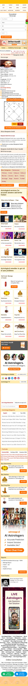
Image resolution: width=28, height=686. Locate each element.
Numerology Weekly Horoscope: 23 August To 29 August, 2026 (15, 432)
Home (3, 48)
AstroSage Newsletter (7, 402)
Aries (3, 5)
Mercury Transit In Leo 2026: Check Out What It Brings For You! (15, 435)
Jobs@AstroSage (7, 656)
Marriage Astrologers (18, 664)
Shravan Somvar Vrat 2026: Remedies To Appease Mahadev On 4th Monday (15, 422)
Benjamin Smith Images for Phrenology (11, 98)
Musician (4, 175)
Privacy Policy (4, 655)
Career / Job (6, 564)
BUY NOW (3, 212)
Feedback (18, 652)
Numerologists (10, 666)
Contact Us (10, 653)
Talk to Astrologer (8, 674)
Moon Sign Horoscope (16, 641)
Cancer (24, 5)
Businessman (15, 170)
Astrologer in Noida (10, 639)
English (5, 413)
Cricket (10, 173)
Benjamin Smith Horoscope (8, 90)
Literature (10, 175)
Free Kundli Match (22, 639)
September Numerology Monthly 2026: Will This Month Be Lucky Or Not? (15, 441)
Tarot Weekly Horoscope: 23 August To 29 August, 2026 (15, 438)
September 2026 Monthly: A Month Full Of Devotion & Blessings (15, 416)
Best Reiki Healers (17, 671)
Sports (16, 175)
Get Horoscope (6, 37)
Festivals (5, 449)
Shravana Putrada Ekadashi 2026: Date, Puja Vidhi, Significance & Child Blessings (15, 429)
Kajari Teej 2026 (5, 459)
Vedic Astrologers (13, 667)
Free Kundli (6, 641)
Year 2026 (22, 413)
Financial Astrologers (8, 669)
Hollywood (16, 173)
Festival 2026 (5, 452)
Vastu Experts (22, 667)
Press (8, 642)
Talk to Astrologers (6, 662)
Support (25, 655)
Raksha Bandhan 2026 (22, 458)
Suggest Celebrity (7, 185)
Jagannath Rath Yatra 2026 (8, 454)
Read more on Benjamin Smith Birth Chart (14, 167)
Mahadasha (18, 638)
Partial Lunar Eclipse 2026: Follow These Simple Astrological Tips (15, 419)
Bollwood (23, 173)
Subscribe (23, 381)
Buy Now (6, 348)
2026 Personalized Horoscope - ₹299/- (13, 560)
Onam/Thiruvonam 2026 (10, 458)
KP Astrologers (18, 669)
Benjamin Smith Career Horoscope (10, 93)
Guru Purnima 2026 (6, 456)
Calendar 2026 (23, 452)
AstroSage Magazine (8, 410)
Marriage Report (7, 562)
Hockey (4, 181)
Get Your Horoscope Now (15, 100)
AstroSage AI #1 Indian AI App (19, 642)
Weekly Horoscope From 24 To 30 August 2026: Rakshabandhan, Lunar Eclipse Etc (15, 425)
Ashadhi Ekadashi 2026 (21, 454)
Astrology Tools (10, 652)
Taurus (10, 5)
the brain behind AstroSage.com (16, 580)
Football (22, 178)
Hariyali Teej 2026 (15, 456)
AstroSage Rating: (5, 87)
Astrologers (10, 638)
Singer (10, 178)
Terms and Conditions (15, 655)
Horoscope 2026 (17, 648)
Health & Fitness (7, 569)
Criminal (22, 175)
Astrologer (5, 178)
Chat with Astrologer (17, 662)
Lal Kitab (9, 648)
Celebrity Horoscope (14, 48)
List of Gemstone (17, 636)
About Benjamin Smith (7, 92)
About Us (16, 653)
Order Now (22, 572)
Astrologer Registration (19, 656)
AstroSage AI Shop (6, 636)
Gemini (17, 5)
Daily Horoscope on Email (21, 402)
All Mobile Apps (22, 374)
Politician (4, 173)
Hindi (14, 413)
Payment (23, 653)
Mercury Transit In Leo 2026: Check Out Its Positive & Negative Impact (15, 444)
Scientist (16, 178)
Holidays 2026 (14, 452)
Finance (5, 567)
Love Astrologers (18, 666)
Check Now (8, 228)
